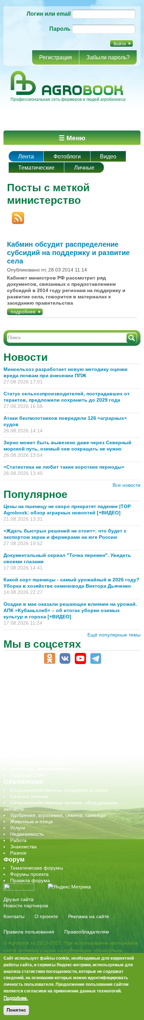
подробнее (23, 311)
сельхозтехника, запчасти (39, 731)
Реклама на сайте (88, 916)
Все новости (127, 485)
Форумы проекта (29, 874)
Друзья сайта (18, 899)
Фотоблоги (67, 156)
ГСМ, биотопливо (30, 699)
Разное (18, 853)
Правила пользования (28, 932)
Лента (26, 156)
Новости (25, 357)
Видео (108, 156)
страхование (24, 750)
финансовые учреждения (39, 762)
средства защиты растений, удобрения (55, 743)
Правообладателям (86, 932)
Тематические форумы (36, 868)
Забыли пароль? (108, 57)
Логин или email (49, 14)
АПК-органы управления (38, 687)
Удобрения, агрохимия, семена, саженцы (58, 815)
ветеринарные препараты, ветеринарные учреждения (72, 693)
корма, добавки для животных (44, 706)
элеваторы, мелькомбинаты (42, 769)
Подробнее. (15, 998)
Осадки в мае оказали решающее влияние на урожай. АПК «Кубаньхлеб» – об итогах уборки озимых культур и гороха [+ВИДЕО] (70, 610)
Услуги (17, 828)
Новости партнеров (25, 905)
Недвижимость (27, 834)
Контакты (13, 916)
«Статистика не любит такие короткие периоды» (63, 467)
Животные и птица (31, 821)
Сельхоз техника (29, 796)
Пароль (60, 29)
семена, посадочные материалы (47, 737)
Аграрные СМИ (27, 775)
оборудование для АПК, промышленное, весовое (67, 712)
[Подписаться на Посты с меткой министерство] (15, 215)
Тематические (36, 168)
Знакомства (23, 846)
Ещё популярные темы (114, 635)
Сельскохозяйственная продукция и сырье (59, 790)
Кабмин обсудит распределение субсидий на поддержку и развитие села (68, 252)
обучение (21, 718)
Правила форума (30, 880)
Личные (84, 168)
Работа (18, 840)
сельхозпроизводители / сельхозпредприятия (62, 725)
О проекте (46, 916)
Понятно (16, 1010)
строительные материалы (40, 756)
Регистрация (55, 57)
